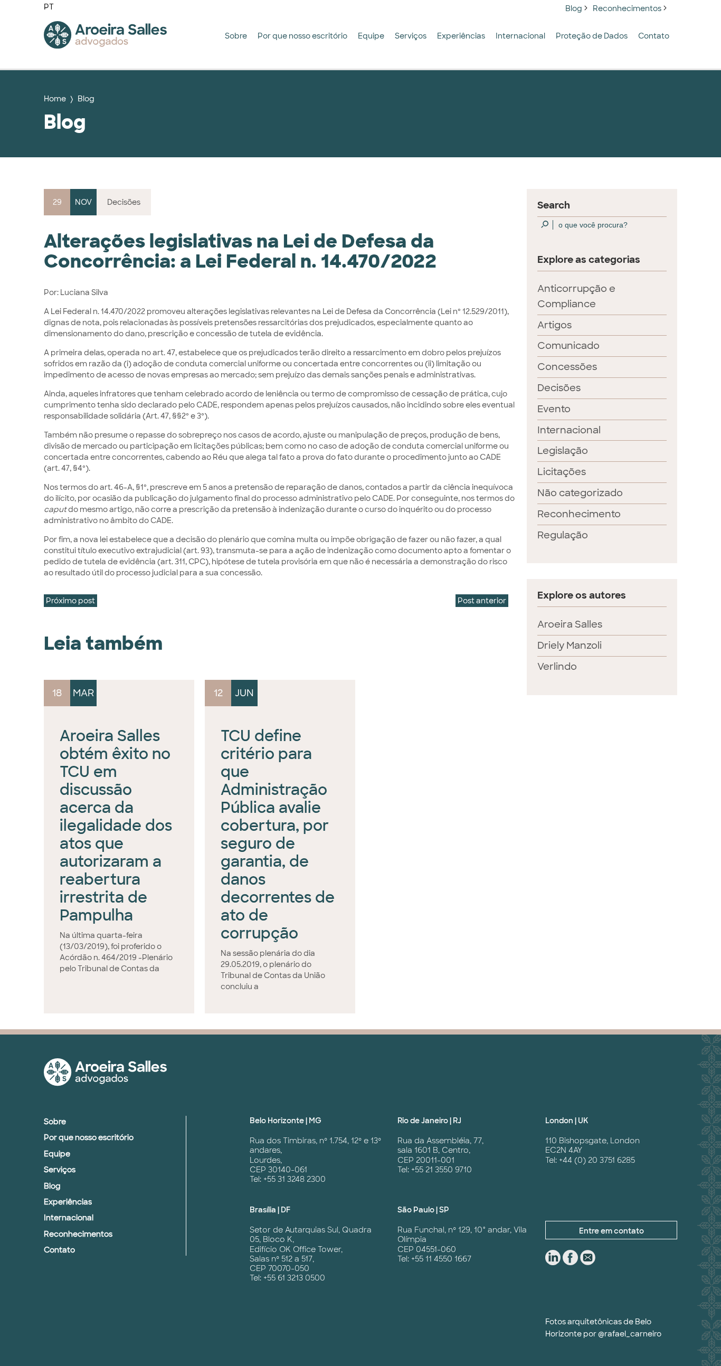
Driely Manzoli (569, 645)
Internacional (520, 36)
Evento (554, 409)
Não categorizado (580, 493)
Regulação (562, 535)
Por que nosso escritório (302, 36)
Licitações (561, 472)
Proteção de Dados (592, 36)
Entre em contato (611, 1231)
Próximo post (70, 600)
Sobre (236, 36)
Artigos (554, 325)
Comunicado (568, 345)
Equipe (371, 36)
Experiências (461, 36)
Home (55, 98)
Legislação (562, 450)
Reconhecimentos (627, 8)
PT (49, 7)
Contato (653, 36)
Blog (573, 8)
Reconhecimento (579, 514)
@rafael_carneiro (629, 1334)
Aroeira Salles (569, 624)
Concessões (567, 367)
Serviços (410, 36)
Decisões (559, 388)
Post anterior (482, 600)
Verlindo (557, 666)
